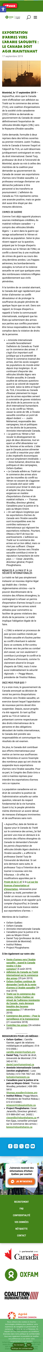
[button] (3, 9)
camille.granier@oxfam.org (20, 1052)
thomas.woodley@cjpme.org (22, 1092)
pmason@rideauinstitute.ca (21, 1105)
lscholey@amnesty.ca (18, 1077)
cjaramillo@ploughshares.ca (21, 1117)
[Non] (40, 1335)
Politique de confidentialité (22, 1348)
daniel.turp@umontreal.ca (20, 1064)
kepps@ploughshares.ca (19, 1127)
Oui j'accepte (19, 1345)
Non (29, 1345)
